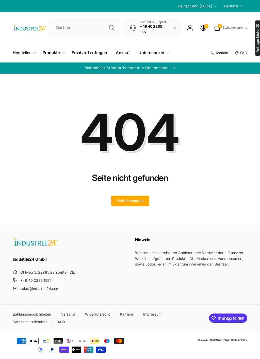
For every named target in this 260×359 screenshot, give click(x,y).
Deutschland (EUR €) (195, 6)
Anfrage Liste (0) (257, 38)
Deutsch (231, 6)
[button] (230, 28)
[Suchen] (112, 28)
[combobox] (85, 28)
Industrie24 (215, 339)
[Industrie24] (35, 245)
